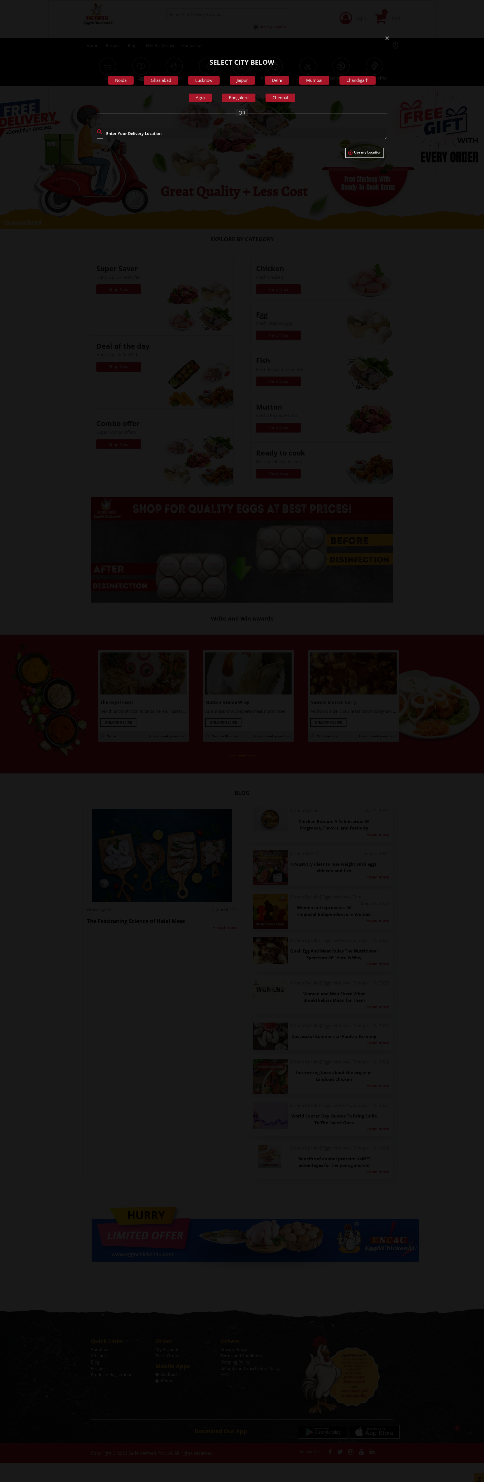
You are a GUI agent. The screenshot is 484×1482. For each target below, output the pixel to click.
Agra (200, 97)
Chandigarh (357, 80)
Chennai (280, 97)
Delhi (277, 80)
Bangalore (238, 97)
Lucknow (204, 80)
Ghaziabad (161, 80)
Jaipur (242, 80)
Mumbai (314, 80)
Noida (121, 80)
